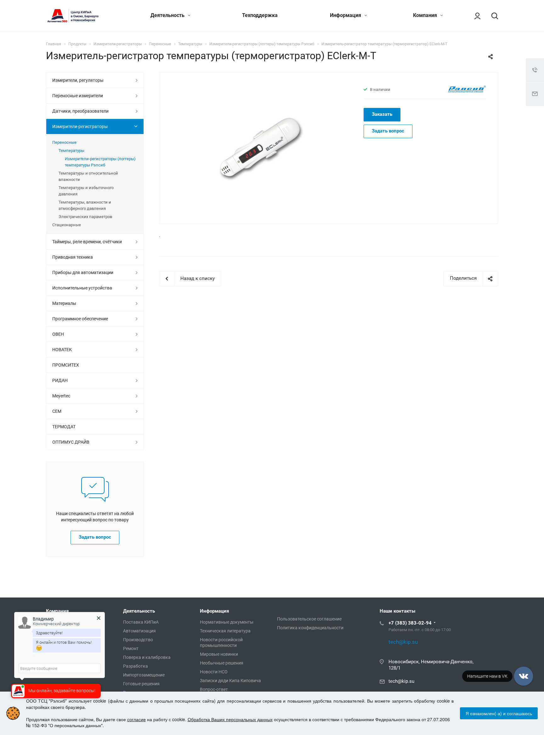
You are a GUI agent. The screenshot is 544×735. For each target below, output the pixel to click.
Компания (425, 15)
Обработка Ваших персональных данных (230, 719)
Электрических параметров (85, 216)
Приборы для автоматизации (82, 272)
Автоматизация (139, 630)
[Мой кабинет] (474, 15)
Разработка (135, 666)
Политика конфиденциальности (310, 627)
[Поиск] (491, 15)
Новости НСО (214, 671)
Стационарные (66, 224)
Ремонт (131, 648)
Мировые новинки (219, 654)
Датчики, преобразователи (80, 111)
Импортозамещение (144, 674)
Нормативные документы (226, 622)
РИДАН (60, 380)
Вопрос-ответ (214, 689)
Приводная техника (72, 257)
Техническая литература (225, 630)
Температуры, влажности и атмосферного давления (85, 205)
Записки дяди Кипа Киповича (230, 680)
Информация (346, 15)
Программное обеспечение (80, 318)
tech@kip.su (401, 681)
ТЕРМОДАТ (64, 426)
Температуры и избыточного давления (86, 190)
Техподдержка (260, 15)
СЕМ (56, 411)
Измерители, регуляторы (78, 80)
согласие (136, 719)
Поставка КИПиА (141, 622)
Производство (138, 639)
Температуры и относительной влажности (88, 176)
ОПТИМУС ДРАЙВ (70, 442)
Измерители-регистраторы (80, 126)
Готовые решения (141, 683)
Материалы (64, 303)
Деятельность (168, 15)
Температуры (71, 150)
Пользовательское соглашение (309, 618)
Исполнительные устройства (82, 287)
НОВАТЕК (62, 349)
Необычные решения (221, 662)
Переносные (64, 142)
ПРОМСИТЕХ (65, 365)
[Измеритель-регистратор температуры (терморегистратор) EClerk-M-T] (259, 147)
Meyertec (61, 395)
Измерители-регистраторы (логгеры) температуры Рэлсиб (100, 161)
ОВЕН (58, 334)
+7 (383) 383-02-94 (410, 623)
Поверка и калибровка (147, 657)
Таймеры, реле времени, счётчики (87, 241)
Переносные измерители (77, 95)
